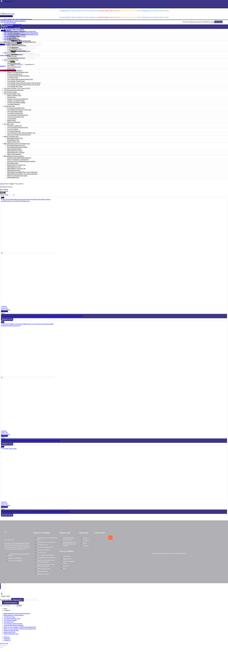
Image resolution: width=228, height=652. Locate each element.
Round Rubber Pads (13, 140)
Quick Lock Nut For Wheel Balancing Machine (21, 161)
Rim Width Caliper (12, 163)
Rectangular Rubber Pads (15, 138)
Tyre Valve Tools (9, 124)
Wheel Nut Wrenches (13, 122)
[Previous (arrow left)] (0, 647)
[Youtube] (104, 543)
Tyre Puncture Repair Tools (12, 93)
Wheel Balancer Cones (14, 166)
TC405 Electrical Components (16, 34)
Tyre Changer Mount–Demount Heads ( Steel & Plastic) (24, 83)
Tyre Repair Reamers (13, 104)
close (1, 21)
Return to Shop (17, 600)
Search (19, 605)
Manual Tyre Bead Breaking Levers (17, 72)
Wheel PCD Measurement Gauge (17, 175)
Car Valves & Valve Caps (14, 125)
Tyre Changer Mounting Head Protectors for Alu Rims (23, 84)
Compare (4, 306)
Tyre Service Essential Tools (15, 117)
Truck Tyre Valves (12, 129)
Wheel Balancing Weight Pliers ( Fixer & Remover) (22, 172)
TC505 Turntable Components (16, 51)
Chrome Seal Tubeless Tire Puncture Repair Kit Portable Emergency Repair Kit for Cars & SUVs (42, 316)
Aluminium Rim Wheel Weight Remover (19, 158)
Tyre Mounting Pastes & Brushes (14, 90)
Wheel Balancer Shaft (13, 170)
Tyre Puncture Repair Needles (16, 102)
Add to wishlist (5, 309)
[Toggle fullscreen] (4, 645)
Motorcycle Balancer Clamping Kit (17, 159)
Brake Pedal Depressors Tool (16, 145)
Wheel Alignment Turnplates (15, 152)
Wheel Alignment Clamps (15, 150)
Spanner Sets (11, 68)
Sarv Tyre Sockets (12, 54)
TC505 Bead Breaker (13, 43)
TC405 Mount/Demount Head (16, 36)
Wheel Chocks (11, 120)
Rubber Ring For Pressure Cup (16, 165)
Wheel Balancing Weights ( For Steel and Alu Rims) (22, 174)
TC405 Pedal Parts (13, 38)
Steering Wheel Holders (14, 149)
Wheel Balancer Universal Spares (14, 156)
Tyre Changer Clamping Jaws (16, 81)
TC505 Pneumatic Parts (14, 49)
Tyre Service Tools (9, 106)
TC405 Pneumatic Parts (14, 40)
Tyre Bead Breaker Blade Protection (18, 76)
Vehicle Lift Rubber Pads (11, 136)
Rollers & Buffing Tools (14, 95)
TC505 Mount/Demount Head (16, 45)
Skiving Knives (11, 97)
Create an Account (24, 41)
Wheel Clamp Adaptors (14, 154)
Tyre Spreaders (11, 118)
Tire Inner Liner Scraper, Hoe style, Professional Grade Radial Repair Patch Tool (35, 511)
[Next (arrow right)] (2, 647)
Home (2, 183)
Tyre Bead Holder (12, 77)
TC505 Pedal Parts (13, 47)
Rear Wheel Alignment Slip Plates (17, 147)
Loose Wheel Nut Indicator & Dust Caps (19, 109)
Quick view (4, 308)
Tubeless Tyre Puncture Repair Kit (17, 99)
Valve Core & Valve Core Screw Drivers (19, 134)
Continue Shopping (10, 602)
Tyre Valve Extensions (13, 131)
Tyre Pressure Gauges (10, 92)
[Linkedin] (97, 543)
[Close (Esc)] (0, 645)
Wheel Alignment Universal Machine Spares (17, 143)
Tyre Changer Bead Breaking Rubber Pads (20, 79)
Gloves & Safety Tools (13, 63)
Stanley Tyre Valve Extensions (16, 58)
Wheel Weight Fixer (13, 177)
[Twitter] (104, 537)
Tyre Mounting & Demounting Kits (17, 115)
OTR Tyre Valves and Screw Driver (17, 127)
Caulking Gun (11, 61)
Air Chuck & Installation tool (15, 108)
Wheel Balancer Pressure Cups (16, 168)
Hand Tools (10, 65)
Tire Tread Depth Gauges (15, 111)
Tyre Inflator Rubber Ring (15, 113)
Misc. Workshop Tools (14, 67)
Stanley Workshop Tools (11, 60)
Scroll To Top (4, 643)
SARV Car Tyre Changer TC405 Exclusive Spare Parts (20, 31)
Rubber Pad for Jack (13, 141)
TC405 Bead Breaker (13, 33)
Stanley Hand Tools (9, 52)
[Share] (2, 645)
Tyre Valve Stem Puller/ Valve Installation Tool (21, 133)
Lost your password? (16, 64)
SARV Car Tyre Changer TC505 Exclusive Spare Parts (20, 42)
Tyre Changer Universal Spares (13, 70)
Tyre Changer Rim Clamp (14, 86)
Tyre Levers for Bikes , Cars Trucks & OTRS (17, 88)
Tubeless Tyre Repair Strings (16, 100)
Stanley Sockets (12, 56)
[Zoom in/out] (6, 645)
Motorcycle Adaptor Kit (14, 74)
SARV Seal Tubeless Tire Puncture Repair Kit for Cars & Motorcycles (31, 440)
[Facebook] (97, 537)
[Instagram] (110, 537)
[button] (4, 311)
